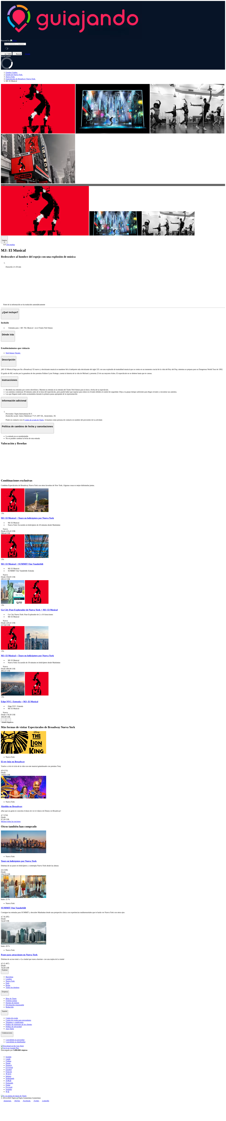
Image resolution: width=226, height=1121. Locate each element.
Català (8, 1059)
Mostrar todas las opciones (11, 821)
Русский (9, 1087)
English (8, 1057)
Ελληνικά (9, 1067)
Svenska (9, 1089)
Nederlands (10, 1078)
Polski (8, 1085)
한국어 (8, 1074)
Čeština (8, 1061)
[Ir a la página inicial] (13, 41)
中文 (7, 1092)
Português (9, 1083)
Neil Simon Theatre (13, 353)
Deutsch (9, 1065)
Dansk (8, 1063)
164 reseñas (10, 245)
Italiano (8, 1076)
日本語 (8, 1081)
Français (9, 1072)
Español (9, 1070)
